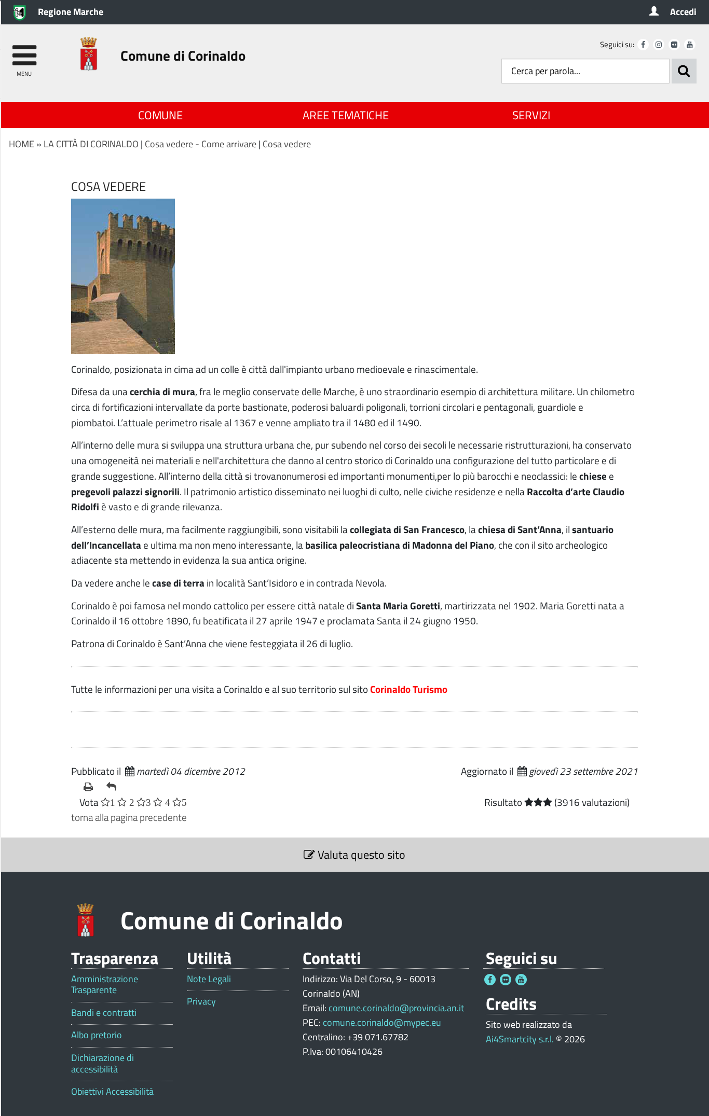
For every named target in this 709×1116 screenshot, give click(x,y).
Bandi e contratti (104, 1013)
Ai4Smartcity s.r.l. (520, 1039)
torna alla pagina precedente (129, 817)
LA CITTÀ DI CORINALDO (91, 144)
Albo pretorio (96, 1035)
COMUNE (160, 115)
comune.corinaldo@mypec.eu (382, 1022)
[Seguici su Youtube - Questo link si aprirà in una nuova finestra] (690, 44)
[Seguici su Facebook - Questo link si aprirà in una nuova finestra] (643, 44)
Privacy (201, 1001)
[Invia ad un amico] (113, 786)
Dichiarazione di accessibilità (102, 1063)
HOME (21, 144)
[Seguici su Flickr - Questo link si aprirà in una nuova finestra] (674, 44)
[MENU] (24, 50)
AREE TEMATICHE (346, 115)
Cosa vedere (287, 144)
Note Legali (209, 979)
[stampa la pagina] (90, 786)
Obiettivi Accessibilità (112, 1091)
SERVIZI (531, 115)
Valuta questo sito (360, 854)
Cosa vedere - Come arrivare (200, 144)
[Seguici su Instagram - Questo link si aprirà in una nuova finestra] (658, 44)
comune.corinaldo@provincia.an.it (396, 1008)
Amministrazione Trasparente (104, 984)
